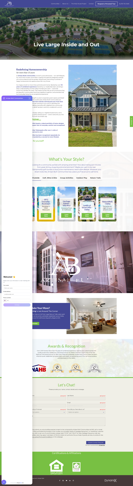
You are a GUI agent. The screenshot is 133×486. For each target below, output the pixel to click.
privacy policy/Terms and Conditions (41, 437)
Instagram (73, 480)
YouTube (66, 480)
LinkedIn (69, 480)
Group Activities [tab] (66, 178)
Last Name (70, 395)
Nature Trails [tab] (95, 178)
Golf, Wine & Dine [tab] (50, 178)
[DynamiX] (111, 480)
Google (63, 480)
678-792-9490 (125, 4)
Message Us (131, 121)
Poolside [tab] (35, 178)
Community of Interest (35, 409)
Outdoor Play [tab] (81, 178)
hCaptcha (102, 445)
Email (69, 402)
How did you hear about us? (76, 409)
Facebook (59, 480)
